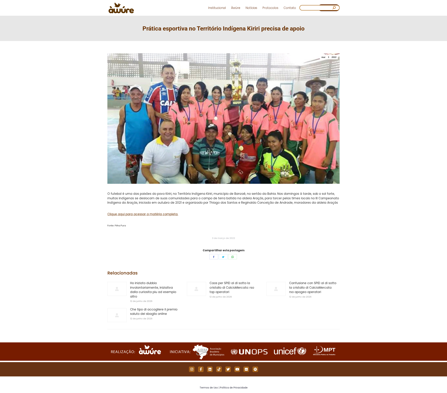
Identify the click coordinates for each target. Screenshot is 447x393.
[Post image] (117, 289)
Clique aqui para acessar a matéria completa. (142, 214)
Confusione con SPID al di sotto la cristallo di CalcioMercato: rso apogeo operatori (312, 287)
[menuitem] (217, 8)
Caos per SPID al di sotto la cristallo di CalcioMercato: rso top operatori (232, 287)
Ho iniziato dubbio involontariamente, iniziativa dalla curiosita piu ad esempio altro (153, 290)
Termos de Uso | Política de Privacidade (224, 387)
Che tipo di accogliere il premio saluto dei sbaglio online (153, 311)
